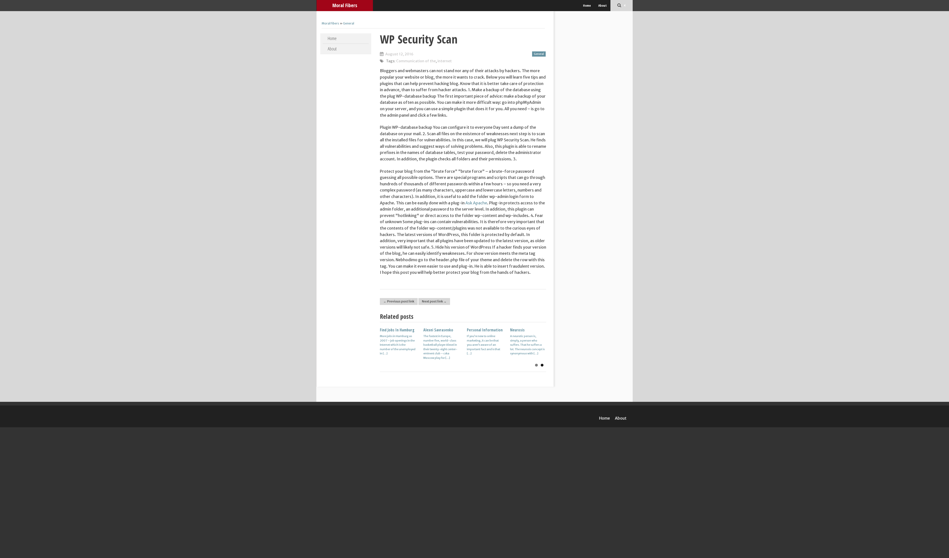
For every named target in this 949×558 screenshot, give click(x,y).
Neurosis (517, 330)
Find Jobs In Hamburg (397, 330)
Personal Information (485, 330)
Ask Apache (476, 202)
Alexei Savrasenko (438, 330)
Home (587, 5)
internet (444, 61)
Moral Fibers (344, 5)
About (602, 5)
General (348, 23)
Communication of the (416, 61)
